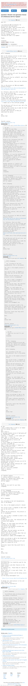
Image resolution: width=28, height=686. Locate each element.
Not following (13, 44)
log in (6, 629)
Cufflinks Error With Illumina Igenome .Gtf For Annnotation (15, 644)
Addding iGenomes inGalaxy (8, 655)
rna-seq (2, 42)
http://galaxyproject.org (8, 122)
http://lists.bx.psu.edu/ (9, 586)
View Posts (4, 10)
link (9, 44)
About (11, 674)
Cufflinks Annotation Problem (9, 665)
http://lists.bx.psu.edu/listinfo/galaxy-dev (14, 578)
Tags (4, 677)
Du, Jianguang (12, 20)
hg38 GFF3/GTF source (7, 640)
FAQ (11, 675)
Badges (5, 678)
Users (4, 675)
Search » (10, 633)
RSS (18, 674)
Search (4, 674)
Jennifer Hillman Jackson (11, 51)
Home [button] (14, 10)
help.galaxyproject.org (11, 4)
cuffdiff (6, 42)
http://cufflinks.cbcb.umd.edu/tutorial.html (13, 101)
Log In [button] (24, 10)
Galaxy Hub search (7, 6)
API (18, 677)
